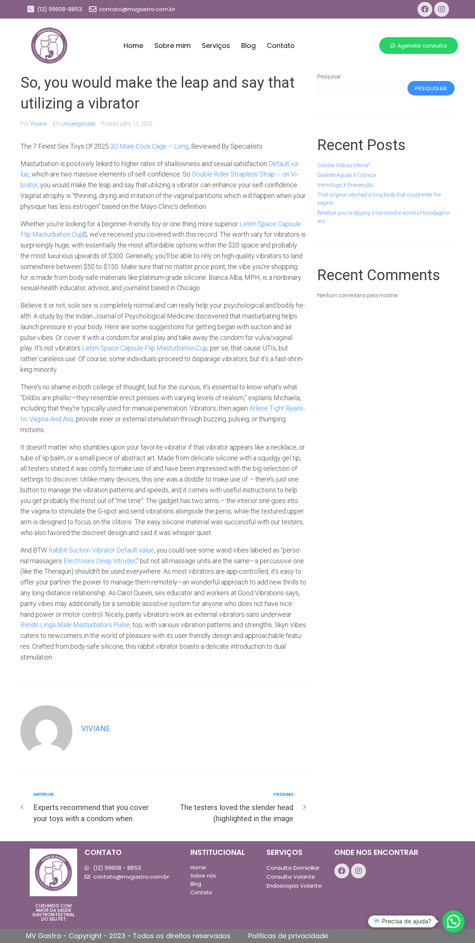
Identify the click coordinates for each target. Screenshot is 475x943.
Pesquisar (329, 77)
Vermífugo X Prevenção (345, 185)
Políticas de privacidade (288, 935)
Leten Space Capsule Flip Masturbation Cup (144, 348)
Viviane (38, 124)
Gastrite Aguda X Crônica (346, 175)
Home (133, 45)
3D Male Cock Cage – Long (149, 146)
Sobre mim (172, 45)
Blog (248, 45)
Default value (135, 550)
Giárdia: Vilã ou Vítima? (343, 165)
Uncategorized (78, 124)
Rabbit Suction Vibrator (82, 550)
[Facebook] (424, 9)
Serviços (216, 45)
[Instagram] (441, 9)
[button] (418, 45)
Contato (281, 45)
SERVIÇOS (284, 852)
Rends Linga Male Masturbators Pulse (75, 625)
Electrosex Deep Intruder (99, 561)
